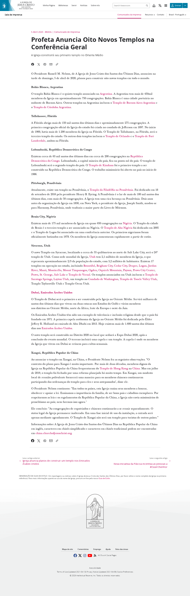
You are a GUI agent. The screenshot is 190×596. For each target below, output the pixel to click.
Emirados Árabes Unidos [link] (57, 328)
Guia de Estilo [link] (104, 478)
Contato (160, 14)
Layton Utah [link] (61, 279)
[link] (33, 441)
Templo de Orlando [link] (117, 136)
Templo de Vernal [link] (79, 275)
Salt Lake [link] (60, 275)
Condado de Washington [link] (103, 279)
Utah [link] (92, 257)
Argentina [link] (106, 94)
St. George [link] (46, 275)
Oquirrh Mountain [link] (110, 270)
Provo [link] (34, 275)
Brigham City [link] (104, 266)
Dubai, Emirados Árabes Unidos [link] (51, 292)
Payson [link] (127, 270)
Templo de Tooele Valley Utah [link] (138, 279)
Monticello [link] (54, 270)
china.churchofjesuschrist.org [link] (54, 433)
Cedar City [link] (120, 266)
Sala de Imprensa (13, 15)
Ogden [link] (92, 270)
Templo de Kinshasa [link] (101, 165)
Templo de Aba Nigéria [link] (118, 228)
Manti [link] (42, 270)
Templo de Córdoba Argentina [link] (52, 107)
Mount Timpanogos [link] (75, 270)
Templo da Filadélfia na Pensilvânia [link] (111, 190)
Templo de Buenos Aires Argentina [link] (134, 103)
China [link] (136, 368)
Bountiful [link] (89, 266)
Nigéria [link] (127, 223)
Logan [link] (143, 266)
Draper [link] (133, 266)
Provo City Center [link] (144, 270)
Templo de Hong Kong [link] (114, 368)
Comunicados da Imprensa (129, 14)
